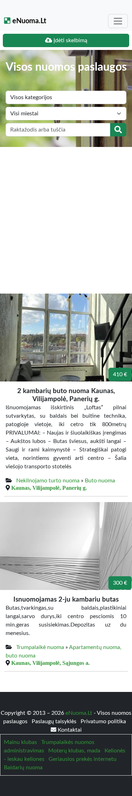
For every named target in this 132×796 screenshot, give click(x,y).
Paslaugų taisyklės (55, 721)
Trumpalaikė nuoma (40, 647)
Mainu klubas (20, 742)
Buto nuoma (100, 480)
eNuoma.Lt (28, 21)
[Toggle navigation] (118, 21)
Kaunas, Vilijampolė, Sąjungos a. (50, 663)
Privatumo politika (103, 721)
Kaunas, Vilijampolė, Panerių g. (49, 487)
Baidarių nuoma (23, 767)
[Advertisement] (66, 216)
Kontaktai (69, 730)
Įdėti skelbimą (69, 40)
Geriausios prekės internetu (83, 759)
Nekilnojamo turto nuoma (48, 480)
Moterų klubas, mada (74, 750)
